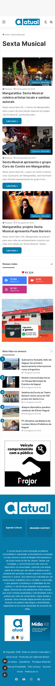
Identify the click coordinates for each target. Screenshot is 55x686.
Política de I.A (31, 671)
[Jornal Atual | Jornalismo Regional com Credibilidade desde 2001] (27, 21)
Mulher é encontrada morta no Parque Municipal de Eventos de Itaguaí (36, 380)
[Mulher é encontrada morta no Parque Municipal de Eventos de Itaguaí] (10, 382)
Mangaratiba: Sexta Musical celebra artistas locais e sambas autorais (26, 97)
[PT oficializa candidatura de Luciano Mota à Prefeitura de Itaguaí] (10, 425)
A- (5, 674)
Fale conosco (34, 666)
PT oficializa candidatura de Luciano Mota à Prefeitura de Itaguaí (36, 424)
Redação (8, 89)
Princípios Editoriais (41, 662)
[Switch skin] (45, 22)
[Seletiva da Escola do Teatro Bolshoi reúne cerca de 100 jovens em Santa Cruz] (10, 396)
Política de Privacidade (15, 666)
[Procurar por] (51, 22)
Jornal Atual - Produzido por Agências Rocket (27, 657)
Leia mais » (12, 121)
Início (7, 34)
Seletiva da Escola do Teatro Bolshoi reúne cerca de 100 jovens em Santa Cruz (36, 395)
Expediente (24, 662)
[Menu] (3, 22)
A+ (5, 661)
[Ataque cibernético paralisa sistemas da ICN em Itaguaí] (10, 411)
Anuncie (47, 666)
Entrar (20, 671)
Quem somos (10, 662)
